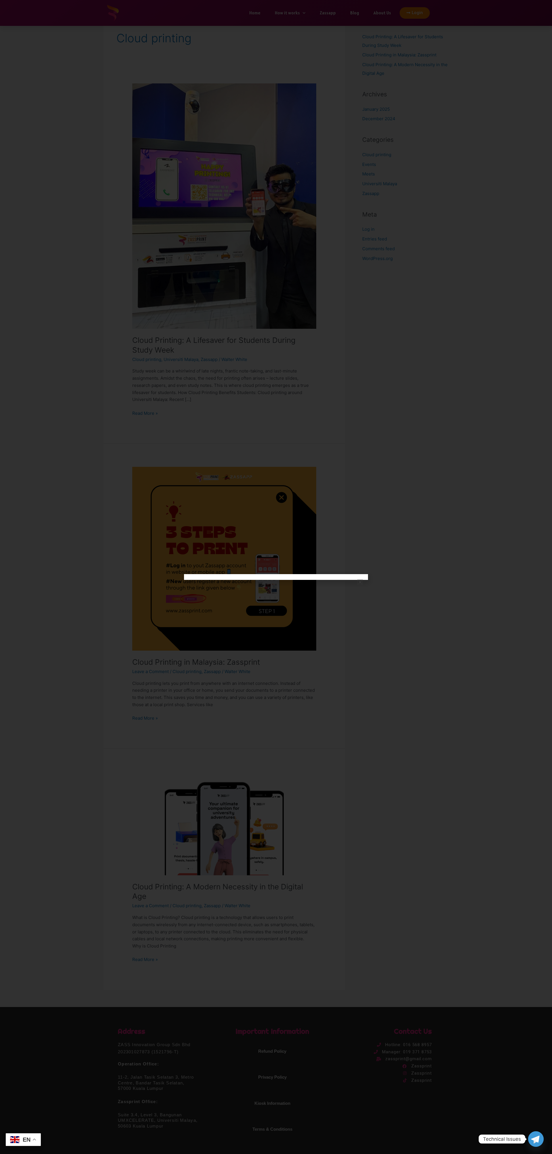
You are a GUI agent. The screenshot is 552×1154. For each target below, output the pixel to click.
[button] (360, 582)
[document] (276, 577)
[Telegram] (536, 1139)
